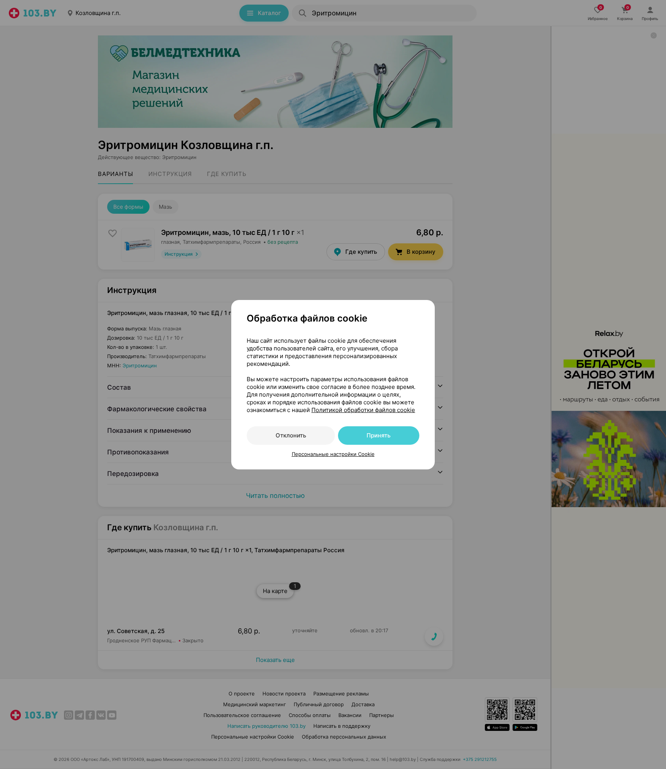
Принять (378, 435)
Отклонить (291, 435)
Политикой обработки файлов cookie (363, 410)
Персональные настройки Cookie (333, 454)
